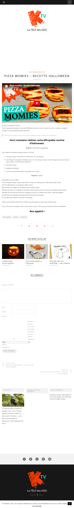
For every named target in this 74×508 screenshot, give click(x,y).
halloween (7, 217)
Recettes (41, 72)
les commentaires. (6, 346)
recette (23, 217)
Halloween (33, 72)
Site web (4, 316)
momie (16, 217)
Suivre (3, 345)
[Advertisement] (37, 56)
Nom (4, 307)
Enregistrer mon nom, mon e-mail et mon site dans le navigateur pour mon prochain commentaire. (31, 330)
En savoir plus (37, 506)
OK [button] (70, 503)
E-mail (4, 312)
